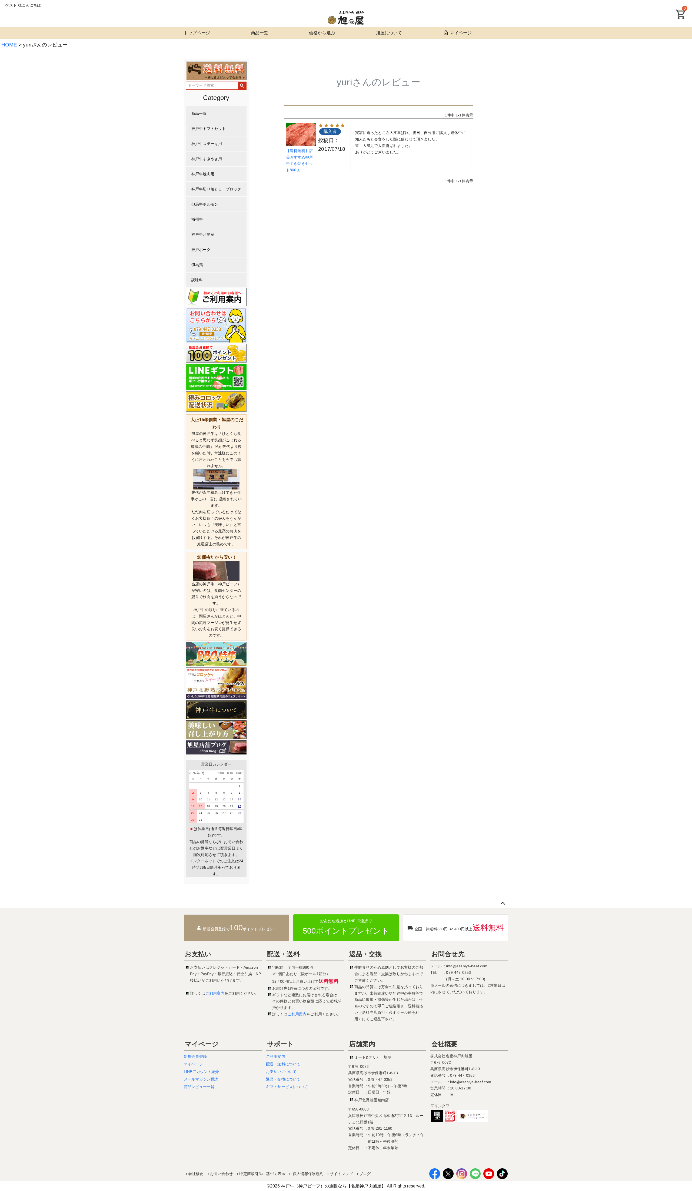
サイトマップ (341, 1174)
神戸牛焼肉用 (202, 174)
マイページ (461, 33)
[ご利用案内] (216, 297)
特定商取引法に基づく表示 (262, 1174)
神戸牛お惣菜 (202, 234)
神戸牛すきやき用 (206, 159)
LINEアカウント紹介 (201, 1071)
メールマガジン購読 (201, 1079)
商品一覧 (259, 33)
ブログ (365, 1174)
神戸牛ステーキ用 (206, 144)
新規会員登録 (195, 1056)
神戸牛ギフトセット (208, 128)
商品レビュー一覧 (199, 1087)
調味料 (197, 280)
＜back (220, 772)
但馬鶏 (197, 265)
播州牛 (197, 219)
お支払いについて (281, 1071)
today (228, 772)
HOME (9, 45)
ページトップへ (502, 903)
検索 (242, 85)
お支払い (198, 954)
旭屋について (389, 33)
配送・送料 (283, 954)
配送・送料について (283, 1064)
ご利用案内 (215, 993)
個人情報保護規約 (307, 1174)
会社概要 (444, 1044)
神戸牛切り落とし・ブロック (216, 189)
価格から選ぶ (322, 33)
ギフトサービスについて (287, 1087)
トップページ (197, 33)
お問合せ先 (448, 954)
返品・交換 (365, 954)
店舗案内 (362, 1044)
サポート (280, 1044)
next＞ (238, 772)
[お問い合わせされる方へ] (216, 325)
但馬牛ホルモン (204, 204)
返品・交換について (283, 1079)
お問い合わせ (221, 1174)
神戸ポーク (201, 249)
